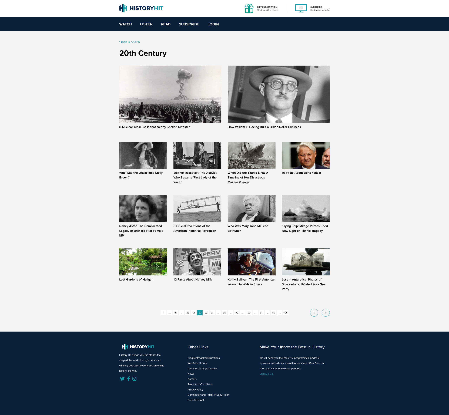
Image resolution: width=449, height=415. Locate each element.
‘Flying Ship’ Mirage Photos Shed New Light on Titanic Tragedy (305, 228)
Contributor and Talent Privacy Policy (208, 395)
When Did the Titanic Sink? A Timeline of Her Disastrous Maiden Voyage (248, 177)
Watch (125, 24)
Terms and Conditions (200, 384)
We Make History (197, 363)
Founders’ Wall (196, 400)
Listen (146, 24)
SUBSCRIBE (316, 7)
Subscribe (189, 24)
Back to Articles (130, 42)
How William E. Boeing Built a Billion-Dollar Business (264, 127)
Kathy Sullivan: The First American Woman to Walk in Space (252, 281)
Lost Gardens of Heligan (136, 279)
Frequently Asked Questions (204, 358)
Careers (192, 379)
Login (213, 24)
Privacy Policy (195, 390)
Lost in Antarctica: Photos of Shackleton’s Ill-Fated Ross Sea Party (304, 284)
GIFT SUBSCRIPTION (267, 7)
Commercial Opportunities (202, 368)
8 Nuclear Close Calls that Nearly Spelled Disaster (154, 127)
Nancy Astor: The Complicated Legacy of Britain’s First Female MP (141, 231)
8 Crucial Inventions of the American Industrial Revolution (194, 228)
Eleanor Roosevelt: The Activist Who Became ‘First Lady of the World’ (195, 177)
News (191, 374)
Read (165, 24)
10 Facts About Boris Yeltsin (301, 172)
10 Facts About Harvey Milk (192, 279)
